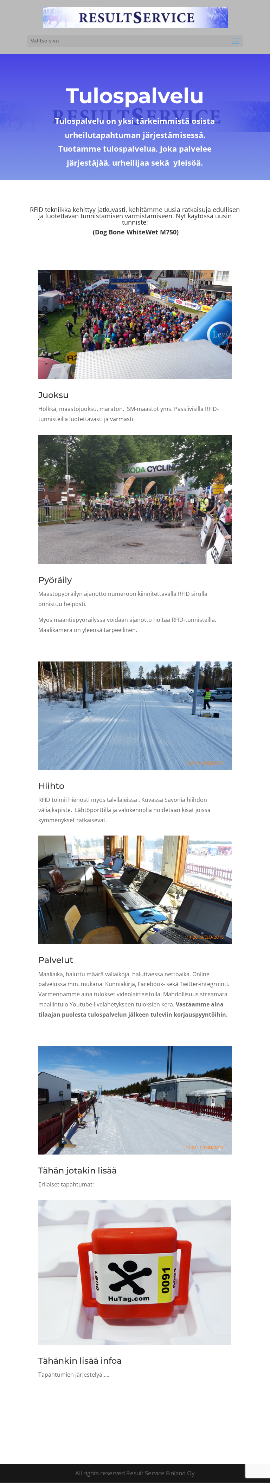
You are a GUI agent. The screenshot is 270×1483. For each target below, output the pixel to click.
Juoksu (53, 395)
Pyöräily (55, 580)
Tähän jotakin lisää (77, 1170)
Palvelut (55, 960)
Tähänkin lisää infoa (80, 1361)
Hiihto (51, 786)
